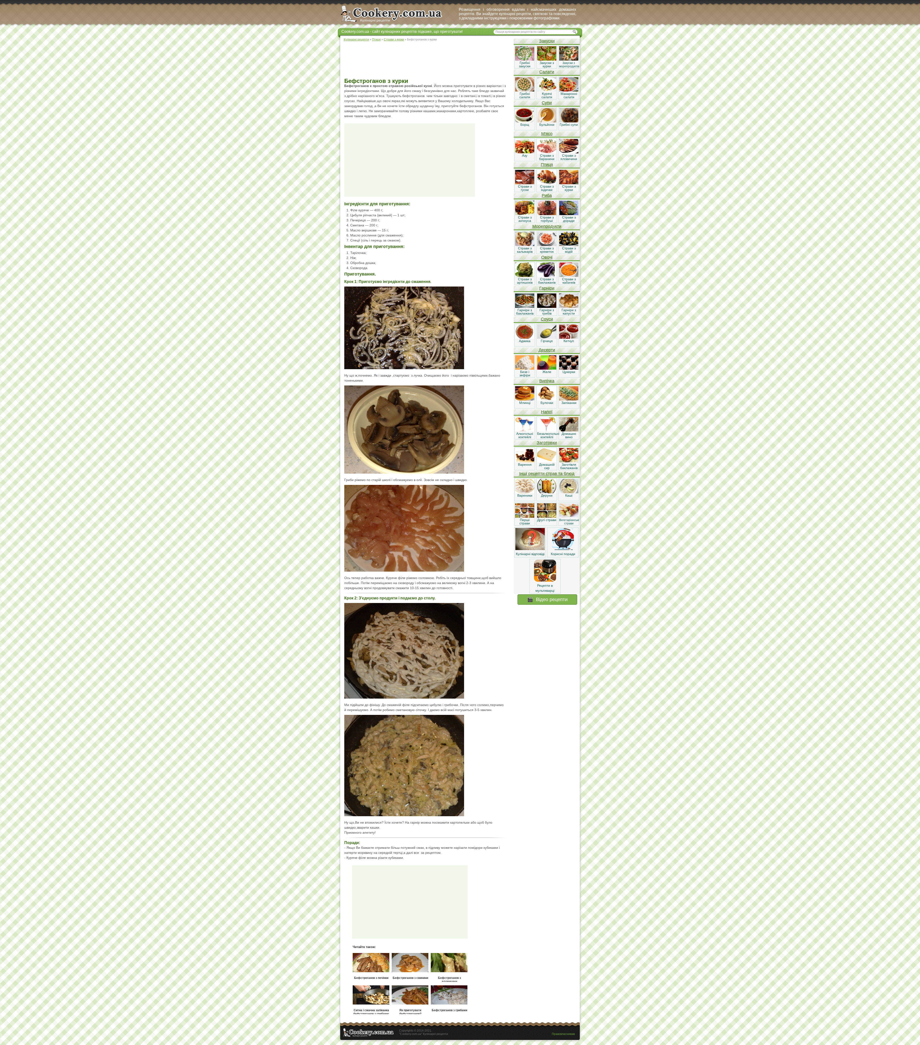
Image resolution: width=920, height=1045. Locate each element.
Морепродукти (546, 226)
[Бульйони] (546, 121)
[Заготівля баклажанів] (568, 461)
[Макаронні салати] (568, 90)
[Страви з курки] (568, 183)
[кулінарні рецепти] (395, 22)
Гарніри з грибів (547, 311)
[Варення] (524, 461)
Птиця (547, 164)
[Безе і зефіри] (524, 368)
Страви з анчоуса (525, 219)
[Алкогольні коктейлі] (524, 430)
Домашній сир (547, 466)
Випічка (546, 381)
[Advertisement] (426, 60)
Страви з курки (569, 188)
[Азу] (524, 152)
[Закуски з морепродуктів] (568, 59)
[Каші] (568, 492)
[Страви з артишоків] (524, 276)
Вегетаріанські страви (569, 521)
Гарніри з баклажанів (525, 311)
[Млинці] (524, 399)
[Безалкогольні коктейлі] (546, 430)
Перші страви (524, 521)
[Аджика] (524, 337)
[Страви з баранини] (546, 152)
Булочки (546, 403)
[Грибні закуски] (524, 59)
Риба (547, 195)
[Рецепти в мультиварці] (545, 580)
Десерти (547, 350)
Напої (546, 411)
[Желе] (546, 368)
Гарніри (546, 288)
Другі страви (546, 520)
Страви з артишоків (525, 280)
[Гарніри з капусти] (568, 307)
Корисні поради (563, 554)
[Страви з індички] (546, 183)
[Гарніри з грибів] (546, 307)
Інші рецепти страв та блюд (547, 473)
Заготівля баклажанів (569, 466)
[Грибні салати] (524, 90)
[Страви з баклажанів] (546, 276)
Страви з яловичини (568, 157)
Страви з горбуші (547, 219)
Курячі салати (546, 95)
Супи (547, 102)
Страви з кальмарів (525, 249)
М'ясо (546, 133)
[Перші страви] (524, 516)
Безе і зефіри (524, 373)
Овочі (546, 257)
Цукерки (569, 372)
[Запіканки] (568, 399)
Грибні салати (524, 95)
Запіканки (568, 403)
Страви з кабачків (569, 280)
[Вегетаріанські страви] (568, 516)
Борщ (524, 124)
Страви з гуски (525, 188)
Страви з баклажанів (547, 280)
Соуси (547, 319)
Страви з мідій (569, 249)
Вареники (524, 495)
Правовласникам (563, 1034)
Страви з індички (547, 188)
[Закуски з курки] (546, 59)
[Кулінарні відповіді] (530, 549)
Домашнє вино (569, 435)
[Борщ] (524, 121)
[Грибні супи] (568, 121)
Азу (524, 155)
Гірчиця (547, 341)
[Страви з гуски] (524, 183)
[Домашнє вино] (568, 430)
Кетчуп (569, 341)
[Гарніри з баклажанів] (524, 307)
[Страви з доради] (568, 214)
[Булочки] (546, 399)
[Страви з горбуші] (546, 214)
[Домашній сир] (546, 461)
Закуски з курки (547, 64)
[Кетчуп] (568, 337)
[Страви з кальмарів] (524, 245)
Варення (525, 464)
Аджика (524, 341)
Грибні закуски (524, 64)
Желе (546, 372)
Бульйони (546, 124)
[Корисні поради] (563, 549)
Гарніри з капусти (569, 311)
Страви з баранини (546, 157)
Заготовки (547, 442)
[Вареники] (524, 492)
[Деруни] (546, 492)
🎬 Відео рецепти (547, 599)
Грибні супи (569, 124)
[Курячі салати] (546, 90)
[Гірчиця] (546, 337)
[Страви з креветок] (546, 245)
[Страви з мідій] (568, 245)
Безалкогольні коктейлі (548, 435)
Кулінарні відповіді (530, 554)
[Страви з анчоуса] (524, 214)
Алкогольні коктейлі (524, 435)
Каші (568, 495)
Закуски (547, 41)
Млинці (524, 403)
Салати (546, 71)
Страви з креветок (547, 249)
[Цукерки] (568, 368)
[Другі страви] (546, 516)
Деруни (546, 495)
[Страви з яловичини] (568, 152)
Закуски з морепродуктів (569, 64)
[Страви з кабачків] (568, 276)
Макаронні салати (569, 95)
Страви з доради (569, 219)
